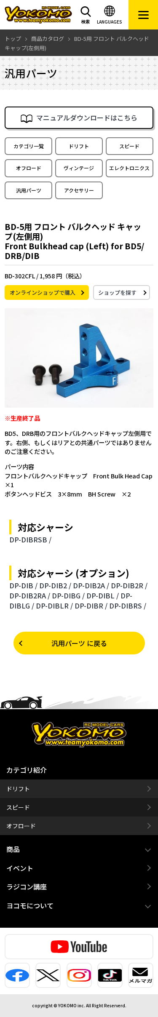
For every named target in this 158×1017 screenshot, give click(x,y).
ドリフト (79, 145)
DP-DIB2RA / (29, 595)
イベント (19, 868)
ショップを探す (117, 292)
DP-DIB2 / (55, 585)
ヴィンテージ (79, 167)
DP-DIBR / (91, 606)
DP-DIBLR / (54, 606)
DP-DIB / (23, 585)
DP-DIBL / (102, 595)
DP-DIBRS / (127, 606)
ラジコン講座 (26, 886)
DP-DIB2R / (129, 585)
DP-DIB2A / (91, 585)
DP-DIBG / (68, 595)
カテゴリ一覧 (28, 145)
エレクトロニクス (129, 167)
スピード (129, 145)
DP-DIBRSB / (30, 539)
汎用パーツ (28, 190)
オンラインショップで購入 (42, 292)
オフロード (28, 167)
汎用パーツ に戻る (79, 643)
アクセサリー (79, 190)
